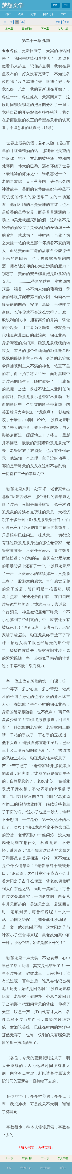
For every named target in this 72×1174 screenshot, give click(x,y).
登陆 (55, 5)
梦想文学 (12, 5)
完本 (33, 14)
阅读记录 (48, 14)
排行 (8, 14)
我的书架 (25, 1168)
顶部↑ (62, 1168)
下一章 (45, 28)
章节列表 (27, 28)
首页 (9, 1168)
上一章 (9, 28)
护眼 (58, 22)
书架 (63, 14)
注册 (66, 5)
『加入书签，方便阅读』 (36, 1148)
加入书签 (63, 28)
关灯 (66, 22)
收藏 (20, 14)
